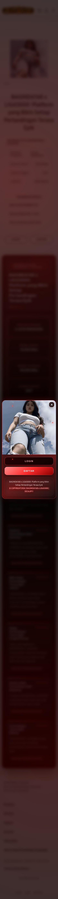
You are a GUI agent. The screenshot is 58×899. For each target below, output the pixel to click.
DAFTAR (29, 471)
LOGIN (29, 461)
